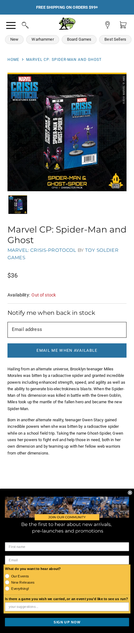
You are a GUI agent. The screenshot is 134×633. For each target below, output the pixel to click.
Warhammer (42, 39)
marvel (17, 250)
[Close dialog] (130, 492)
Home (13, 59)
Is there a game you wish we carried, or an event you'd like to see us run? (66, 599)
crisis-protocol (53, 250)
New (14, 39)
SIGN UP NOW (67, 622)
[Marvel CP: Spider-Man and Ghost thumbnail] (18, 205)
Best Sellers (115, 39)
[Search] (19, 24)
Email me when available (66, 350)
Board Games (79, 39)
